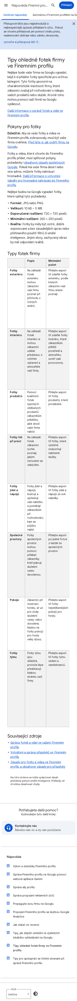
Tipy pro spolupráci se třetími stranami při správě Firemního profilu (38, 961)
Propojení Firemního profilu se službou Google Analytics (41, 914)
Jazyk (13, 989)
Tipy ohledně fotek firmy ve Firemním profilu (37, 948)
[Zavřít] (74, 24)
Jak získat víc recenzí (26, 924)
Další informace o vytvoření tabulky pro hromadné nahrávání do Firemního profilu (38, 180)
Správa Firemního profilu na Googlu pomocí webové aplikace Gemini (39, 877)
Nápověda (14, 857)
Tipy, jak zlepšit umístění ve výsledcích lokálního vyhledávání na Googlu (36, 935)
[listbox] (18, 994)
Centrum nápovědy (15, 15)
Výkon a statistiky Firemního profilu (34, 866)
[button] (5, 5)
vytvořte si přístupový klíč (19, 42)
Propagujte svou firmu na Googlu (33, 903)
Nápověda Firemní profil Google (30, 5)
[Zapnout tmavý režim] (35, 993)
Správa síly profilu (24, 887)
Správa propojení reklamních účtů (33, 895)
